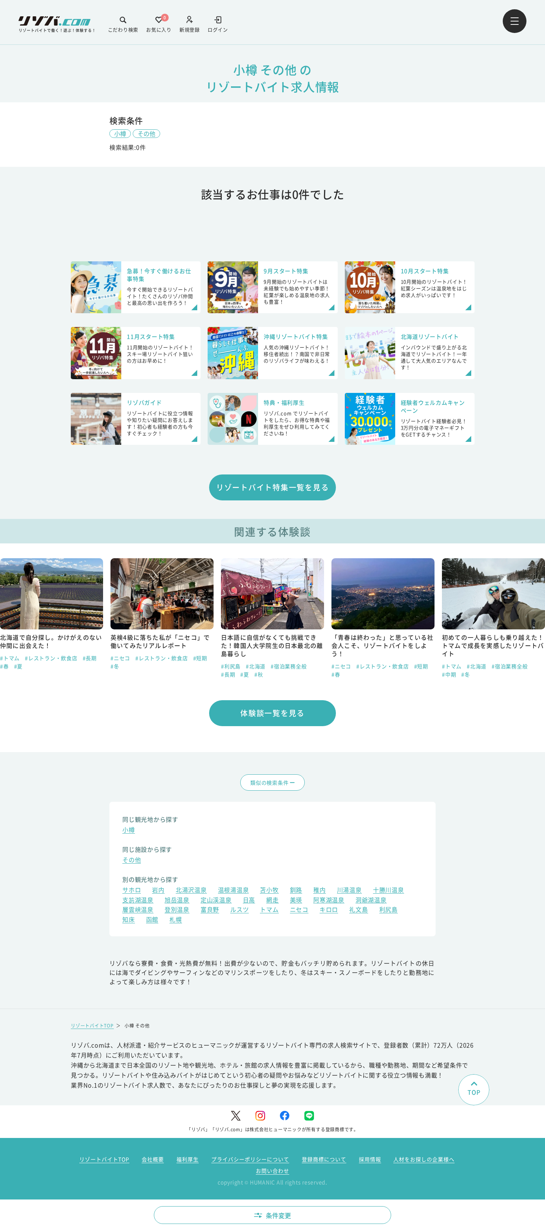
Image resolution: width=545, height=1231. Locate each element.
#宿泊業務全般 (289, 666)
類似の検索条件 (269, 782)
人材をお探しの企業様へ (424, 1159)
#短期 (200, 658)
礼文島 (358, 910)
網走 (272, 900)
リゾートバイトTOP (92, 1025)
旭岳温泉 (177, 900)
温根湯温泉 (233, 890)
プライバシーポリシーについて (250, 1159)
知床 (128, 920)
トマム (269, 910)
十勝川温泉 (388, 890)
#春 (4, 666)
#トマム (10, 658)
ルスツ (239, 910)
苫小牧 (269, 890)
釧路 (296, 890)
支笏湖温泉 (137, 900)
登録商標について (324, 1159)
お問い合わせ (272, 1170)
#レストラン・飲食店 (51, 658)
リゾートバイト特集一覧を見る (272, 487)
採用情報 (370, 1159)
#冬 (114, 666)
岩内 (158, 890)
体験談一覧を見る (272, 713)
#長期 (90, 658)
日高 (249, 900)
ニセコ (299, 910)
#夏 (18, 666)
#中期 (449, 674)
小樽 (120, 133)
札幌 (175, 920)
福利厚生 (187, 1159)
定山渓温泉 (216, 900)
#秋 (258, 674)
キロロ (329, 910)
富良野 (210, 910)
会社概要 (153, 1159)
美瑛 (296, 900)
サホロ (131, 890)
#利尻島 (231, 666)
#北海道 (255, 666)
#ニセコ (120, 658)
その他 (146, 133)
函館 (152, 920)
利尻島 (388, 910)
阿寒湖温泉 (328, 900)
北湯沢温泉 (191, 890)
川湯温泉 (349, 890)
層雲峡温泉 (137, 910)
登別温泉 (177, 910)
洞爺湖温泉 (371, 900)
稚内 (319, 890)
